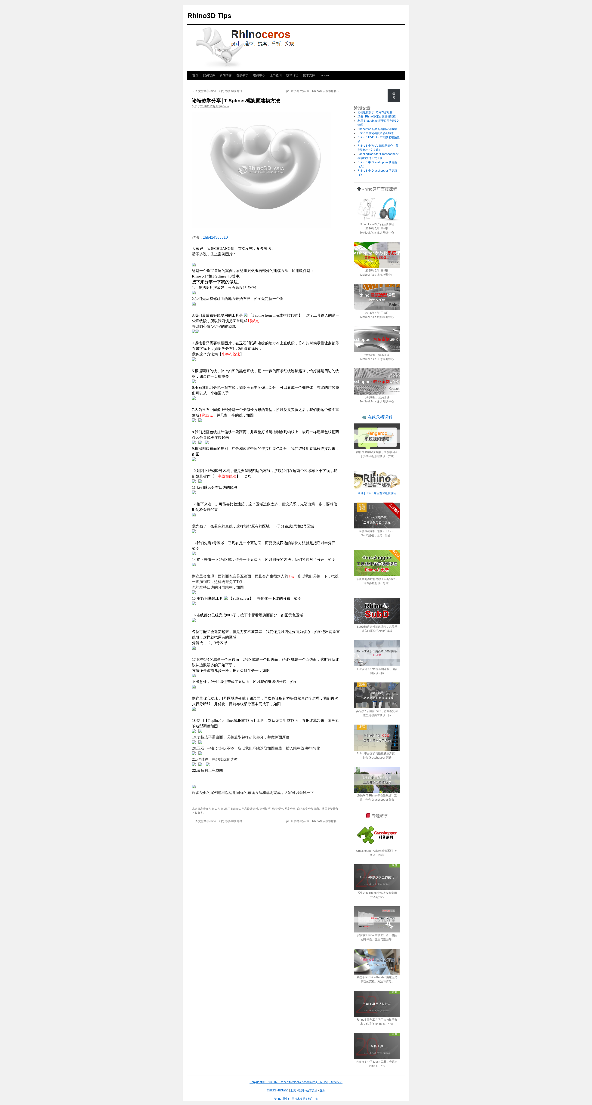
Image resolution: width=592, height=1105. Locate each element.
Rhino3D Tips (209, 15)
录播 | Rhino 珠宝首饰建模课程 (377, 116)
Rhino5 (222, 808)
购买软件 (209, 75)
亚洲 (322, 1090)
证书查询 (276, 75)
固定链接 (330, 808)
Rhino (212, 808)
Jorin (226, 106)
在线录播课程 (380, 417)
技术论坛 (292, 75)
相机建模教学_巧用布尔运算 (375, 112)
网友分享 (290, 808)
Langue (324, 75)
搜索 (393, 95)
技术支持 (309, 75)
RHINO (271, 1090)
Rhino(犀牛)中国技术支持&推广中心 (296, 1098)
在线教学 (242, 75)
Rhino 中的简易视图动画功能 (376, 133)
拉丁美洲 (311, 1090)
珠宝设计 (277, 808)
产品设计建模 (249, 808)
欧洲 (301, 1090)
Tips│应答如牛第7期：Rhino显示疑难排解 (312, 91)
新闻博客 (226, 75)
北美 (293, 1090)
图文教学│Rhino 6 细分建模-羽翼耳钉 (217, 91)
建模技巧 (265, 808)
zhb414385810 (215, 237)
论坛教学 (302, 808)
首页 (195, 75)
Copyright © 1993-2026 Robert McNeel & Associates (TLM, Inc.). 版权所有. (296, 1082)
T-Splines (234, 808)
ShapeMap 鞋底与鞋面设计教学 (377, 129)
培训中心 (259, 75)
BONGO (283, 1090)
